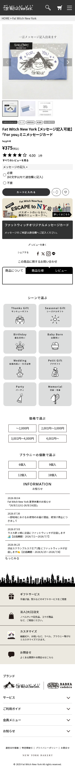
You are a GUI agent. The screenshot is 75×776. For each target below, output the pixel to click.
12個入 (22, 475)
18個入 (52, 475)
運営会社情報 (12, 748)
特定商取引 (27, 748)
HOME (5, 18)
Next (68, 62)
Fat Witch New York (24, 18)
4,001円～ (52, 438)
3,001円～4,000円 (22, 438)
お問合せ (65, 748)
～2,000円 (22, 428)
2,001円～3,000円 (52, 428)
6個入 (22, 465)
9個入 (52, 465)
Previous (7, 62)
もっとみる (12, 558)
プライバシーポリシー (47, 748)
